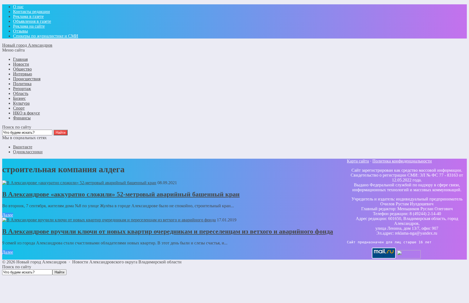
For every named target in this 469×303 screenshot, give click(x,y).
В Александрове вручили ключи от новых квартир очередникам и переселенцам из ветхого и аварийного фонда (167, 231)
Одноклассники (28, 151)
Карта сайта (358, 161)
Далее (7, 215)
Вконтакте (22, 147)
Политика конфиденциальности (402, 161)
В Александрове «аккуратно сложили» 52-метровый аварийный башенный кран (121, 194)
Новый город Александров (27, 45)
